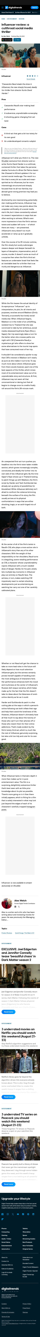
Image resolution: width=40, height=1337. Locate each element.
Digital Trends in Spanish (30, 1271)
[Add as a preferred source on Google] (7, 39)
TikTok (23, 1214)
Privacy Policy (27, 1304)
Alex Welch (6, 36)
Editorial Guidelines (7, 1269)
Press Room (26, 1308)
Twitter (13, 1214)
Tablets (25, 1228)
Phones (4, 1228)
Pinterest (28, 1214)
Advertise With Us (7, 1265)
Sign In (34, 7)
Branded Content (28, 1263)
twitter (19, 907)
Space (25, 1235)
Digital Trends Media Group (11, 1323)
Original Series (28, 1249)
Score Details (31, 79)
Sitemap (25, 1312)
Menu (3, 7)
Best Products (27, 1242)
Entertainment (7, 1246)
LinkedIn (33, 1214)
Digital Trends (11, 10)
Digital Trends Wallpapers (30, 1267)
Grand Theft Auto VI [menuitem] (8, 12)
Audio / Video (6, 1239)
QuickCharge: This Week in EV (24, 933)
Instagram (8, 1214)
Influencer (6, 158)
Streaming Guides (29, 1239)
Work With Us (6, 1308)
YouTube (18, 1214)
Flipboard (2, 1219)
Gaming (4, 1235)
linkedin (15, 907)
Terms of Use (6, 1316)
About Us (4, 1257)
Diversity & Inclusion (8, 1312)
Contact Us (5, 1261)
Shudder (5, 161)
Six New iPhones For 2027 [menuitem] (23, 12)
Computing (6, 1232)
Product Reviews (7, 933)
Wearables (26, 1232)
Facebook (2, 1214)
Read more (8, 1012)
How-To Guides (28, 1246)
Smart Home (6, 1242)
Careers (4, 1304)
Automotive (6, 1249)
